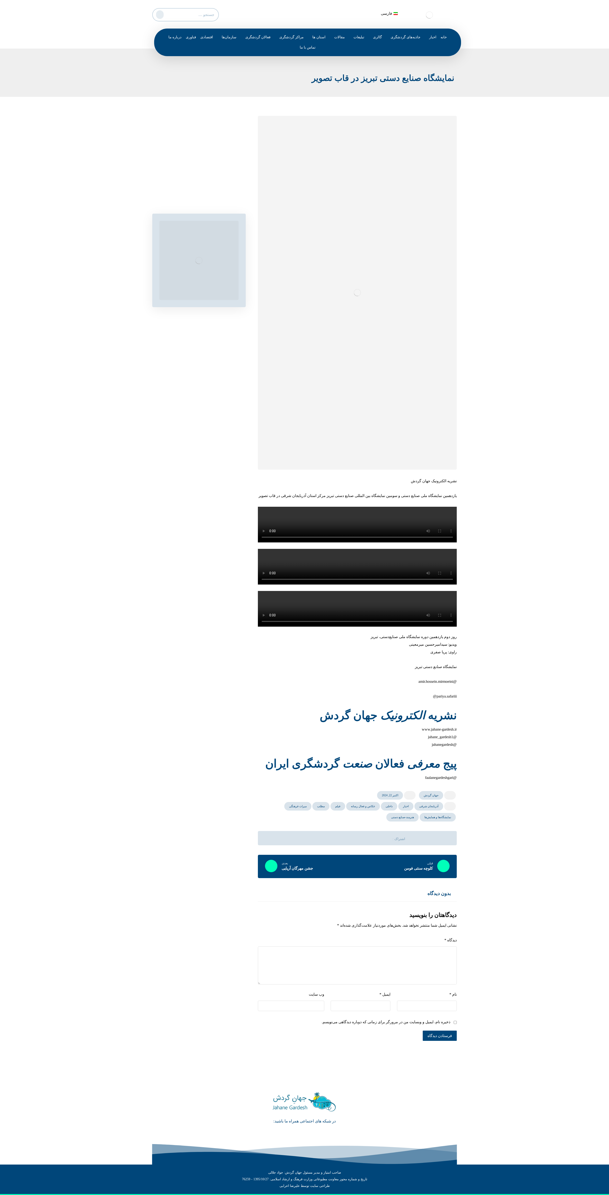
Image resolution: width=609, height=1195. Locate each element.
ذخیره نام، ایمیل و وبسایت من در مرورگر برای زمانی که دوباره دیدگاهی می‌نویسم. (386, 1022)
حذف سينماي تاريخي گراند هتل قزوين (204, 145)
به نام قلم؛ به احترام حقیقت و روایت (205, 187)
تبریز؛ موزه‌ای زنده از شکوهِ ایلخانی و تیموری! (198, 196)
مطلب (321, 806)
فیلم (337, 806)
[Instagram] (298, 1130)
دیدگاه (450, 940)
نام (453, 994)
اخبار (406, 806)
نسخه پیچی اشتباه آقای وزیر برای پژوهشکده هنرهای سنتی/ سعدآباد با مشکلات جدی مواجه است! (198, 170)
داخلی (389, 806)
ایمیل (384, 994)
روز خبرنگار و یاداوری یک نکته (210, 154)
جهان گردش (431, 795)
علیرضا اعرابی (290, 1186)
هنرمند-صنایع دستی (402, 817)
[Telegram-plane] (311, 1130)
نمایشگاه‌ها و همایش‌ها (437, 817)
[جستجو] (159, 14)
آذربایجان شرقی (428, 806)
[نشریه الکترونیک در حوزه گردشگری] (429, 15)
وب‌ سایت (316, 994)
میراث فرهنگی (298, 806)
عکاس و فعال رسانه (363, 806)
